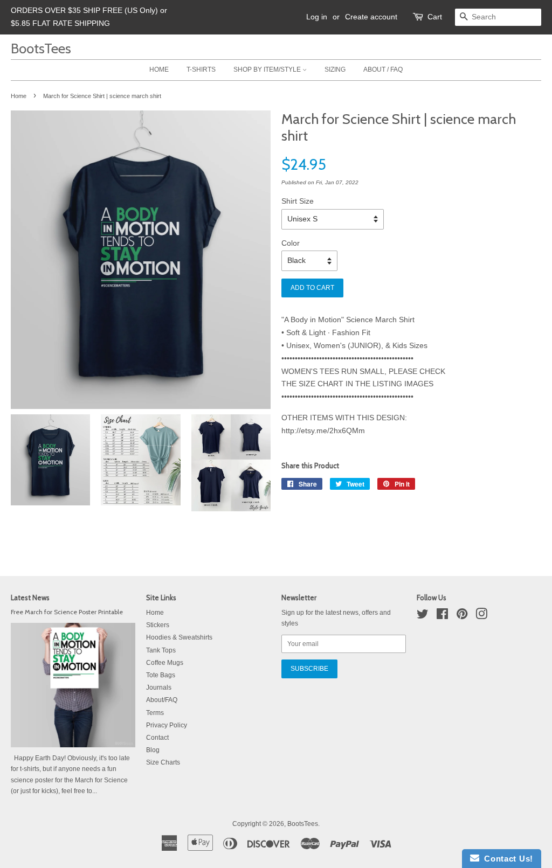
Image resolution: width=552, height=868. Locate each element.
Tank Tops (161, 650)
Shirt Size (297, 201)
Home (18, 96)
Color (290, 243)
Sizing (335, 69)
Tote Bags (160, 675)
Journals (158, 687)
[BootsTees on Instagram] (481, 616)
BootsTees (41, 48)
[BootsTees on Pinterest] (462, 616)
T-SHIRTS (201, 69)
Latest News (30, 597)
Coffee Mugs (164, 662)
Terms (155, 713)
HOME (159, 69)
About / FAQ (383, 69)
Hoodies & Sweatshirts (179, 637)
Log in (316, 16)
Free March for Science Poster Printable (67, 612)
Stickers (157, 625)
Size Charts (163, 762)
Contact (157, 737)
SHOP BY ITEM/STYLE (267, 69)
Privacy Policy (166, 725)
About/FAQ (161, 700)
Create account (371, 16)
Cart (434, 16)
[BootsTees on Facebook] (442, 616)
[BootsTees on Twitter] (423, 616)
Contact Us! (506, 858)
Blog (153, 750)
